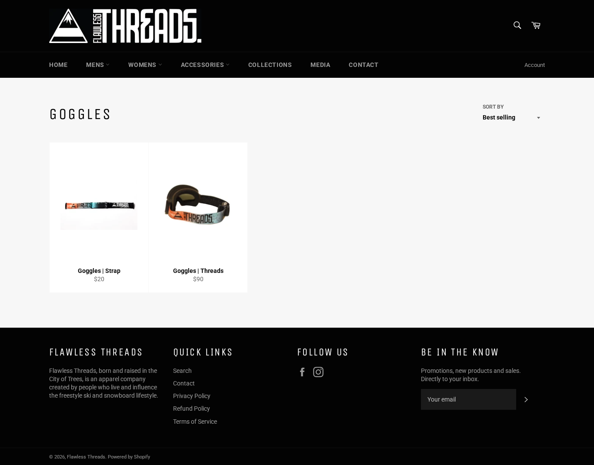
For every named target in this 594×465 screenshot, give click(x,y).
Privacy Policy (191, 395)
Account (534, 65)
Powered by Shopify (129, 457)
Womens (143, 64)
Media (320, 64)
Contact (363, 64)
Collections (270, 64)
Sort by (493, 107)
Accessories (203, 64)
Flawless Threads (86, 457)
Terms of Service (195, 421)
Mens (96, 64)
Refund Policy (191, 408)
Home (58, 64)
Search (182, 370)
